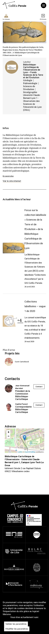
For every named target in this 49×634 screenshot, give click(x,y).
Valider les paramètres (16, 624)
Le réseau (6, 19)
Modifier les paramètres (16, 629)
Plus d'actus (9, 349)
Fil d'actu (43, 19)
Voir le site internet (12, 181)
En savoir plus (8, 176)
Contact (39, 387)
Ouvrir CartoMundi (22, 362)
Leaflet (20, 452)
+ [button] (8, 432)
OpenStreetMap (30, 452)
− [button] (8, 436)
